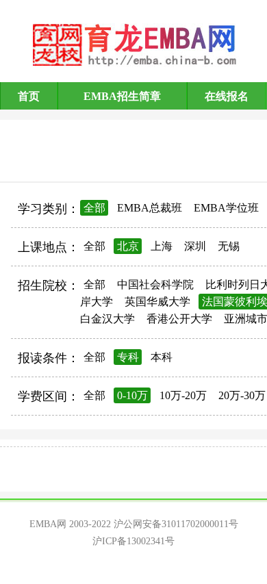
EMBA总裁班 (149, 208)
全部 (94, 208)
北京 (128, 246)
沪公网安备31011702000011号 (176, 524)
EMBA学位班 (226, 208)
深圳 (195, 246)
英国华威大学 (157, 301)
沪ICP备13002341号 (133, 541)
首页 (29, 96)
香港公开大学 (179, 319)
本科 (162, 357)
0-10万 (132, 395)
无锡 (229, 246)
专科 (128, 357)
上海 (162, 246)
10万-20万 (183, 395)
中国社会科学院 (155, 284)
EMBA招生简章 (122, 96)
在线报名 (227, 96)
